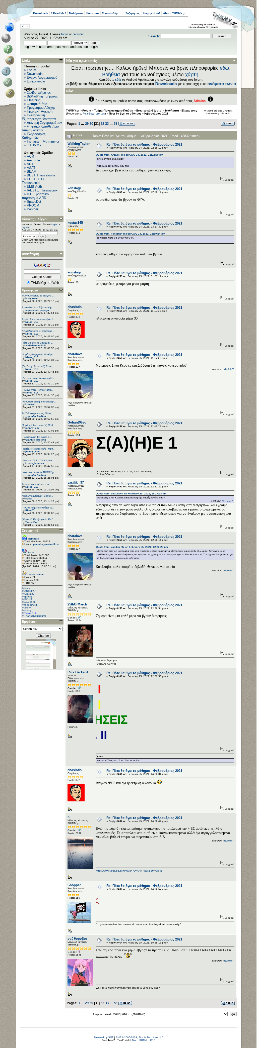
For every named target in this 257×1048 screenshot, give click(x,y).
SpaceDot (34, 201)
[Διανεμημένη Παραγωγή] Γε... (39, 378)
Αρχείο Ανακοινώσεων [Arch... (39, 319)
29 (87, 124)
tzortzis (100, 113)
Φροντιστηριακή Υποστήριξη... (39, 401)
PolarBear (88, 113)
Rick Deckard (78, 672)
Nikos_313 (31, 322)
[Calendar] (7, 71)
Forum (31, 70)
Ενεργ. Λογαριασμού (42, 77)
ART (30, 164)
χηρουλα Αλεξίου (35, 416)
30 (91, 124)
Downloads (40, 13)
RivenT (29, 510)
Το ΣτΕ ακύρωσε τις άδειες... (38, 413)
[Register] (11, 93)
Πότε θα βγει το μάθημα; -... (37, 342)
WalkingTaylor (79, 144)
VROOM (33, 205)
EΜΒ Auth (34, 186)
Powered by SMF (103, 1037)
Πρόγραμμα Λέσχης (41, 108)
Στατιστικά (30, 531)
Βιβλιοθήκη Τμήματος (42, 96)
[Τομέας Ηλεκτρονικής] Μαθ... (38, 425)
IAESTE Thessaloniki (42, 190)
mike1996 (30, 602)
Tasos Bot (31, 522)
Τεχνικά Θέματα (112, 13)
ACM (30, 156)
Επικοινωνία (36, 81)
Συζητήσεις (132, 13)
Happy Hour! (151, 13)
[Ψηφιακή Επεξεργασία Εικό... (38, 519)
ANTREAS (30, 591)
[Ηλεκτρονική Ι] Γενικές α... (37, 437)
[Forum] (7, 38)
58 (115, 124)
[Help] (9, 49)
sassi (28, 498)
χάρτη (191, 74)
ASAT (31, 168)
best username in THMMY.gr (38, 472)
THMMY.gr (72, 110)
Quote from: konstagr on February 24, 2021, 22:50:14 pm (130, 233)
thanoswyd (30, 604)
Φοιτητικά (92, 13)
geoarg (28, 596)
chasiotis (75, 307)
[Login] (9, 82)
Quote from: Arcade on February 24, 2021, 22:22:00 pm (129, 154)
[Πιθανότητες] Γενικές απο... (37, 389)
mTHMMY (34, 145)
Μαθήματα (76, 13)
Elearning (33, 100)
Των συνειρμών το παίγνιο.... (38, 295)
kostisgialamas (34, 463)
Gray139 (29, 593)
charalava (75, 354)
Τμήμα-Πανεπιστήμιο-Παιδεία (113, 110)
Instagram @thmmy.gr (43, 141)
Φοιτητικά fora (37, 104)
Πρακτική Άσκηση (39, 111)
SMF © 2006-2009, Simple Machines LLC (140, 1037)
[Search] (11, 60)
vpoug (28, 610)
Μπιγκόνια (31, 298)
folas (27, 588)
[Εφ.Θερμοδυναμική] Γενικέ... (38, 366)
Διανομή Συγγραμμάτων (44, 123)
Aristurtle (33, 160)
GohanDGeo (77, 422)
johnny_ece (32, 428)
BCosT (28, 599)
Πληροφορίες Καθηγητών (33, 136)
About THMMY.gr (174, 13)
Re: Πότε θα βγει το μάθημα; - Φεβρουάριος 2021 (144, 144)
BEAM (31, 171)
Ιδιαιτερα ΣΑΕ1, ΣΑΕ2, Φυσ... (38, 460)
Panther (32, 209)
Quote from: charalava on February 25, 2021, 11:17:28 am (131, 493)
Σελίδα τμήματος (39, 92)
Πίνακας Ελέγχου (35, 219)
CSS (152, 1040)
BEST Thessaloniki (41, 175)
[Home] (11, 27)
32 (102, 124)
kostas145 (75, 223)
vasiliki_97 (76, 482)
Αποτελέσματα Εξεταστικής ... (38, 307)
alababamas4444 (35, 345)
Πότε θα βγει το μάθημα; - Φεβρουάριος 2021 (138, 113)
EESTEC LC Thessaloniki (33, 181)
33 (107, 124)
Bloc (134, 1040)
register (78, 34)
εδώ (224, 68)
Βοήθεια (111, 74)
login (64, 34)
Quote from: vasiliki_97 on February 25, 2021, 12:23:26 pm (132, 547)
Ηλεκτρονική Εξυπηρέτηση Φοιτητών (39, 117)
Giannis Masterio (35, 439)
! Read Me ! (58, 13)
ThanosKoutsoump (35, 615)
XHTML (143, 1040)
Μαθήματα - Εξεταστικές (181, 110)
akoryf (27, 607)
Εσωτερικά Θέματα (149, 110)
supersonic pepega (37, 310)
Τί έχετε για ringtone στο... (36, 484)
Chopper (74, 885)
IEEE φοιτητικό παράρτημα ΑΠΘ (35, 196)
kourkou (30, 404)
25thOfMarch (77, 604)
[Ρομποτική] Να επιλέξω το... (38, 507)
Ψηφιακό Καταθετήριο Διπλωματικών (40, 128)
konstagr (74, 188)
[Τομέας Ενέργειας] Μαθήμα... (39, 354)
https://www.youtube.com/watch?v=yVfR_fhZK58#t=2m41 (129, 870)
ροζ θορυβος (78, 938)
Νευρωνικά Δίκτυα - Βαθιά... (37, 495)
